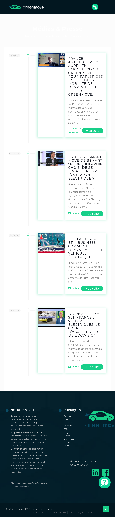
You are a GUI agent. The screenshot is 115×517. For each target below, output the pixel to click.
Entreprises (69, 439)
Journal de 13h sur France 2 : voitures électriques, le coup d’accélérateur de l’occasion (84, 324)
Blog (66, 432)
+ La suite (92, 130)
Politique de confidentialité (54, 512)
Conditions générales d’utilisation (84, 512)
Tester (66, 419)
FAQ (66, 429)
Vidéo (75, 128)
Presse (67, 435)
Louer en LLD (70, 422)
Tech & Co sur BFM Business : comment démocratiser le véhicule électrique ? (85, 248)
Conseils (68, 426)
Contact (67, 445)
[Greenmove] (26, 6)
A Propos (68, 442)
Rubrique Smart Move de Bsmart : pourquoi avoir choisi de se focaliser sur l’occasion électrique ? (85, 167)
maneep (48, 509)
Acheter (67, 416)
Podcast (73, 132)
